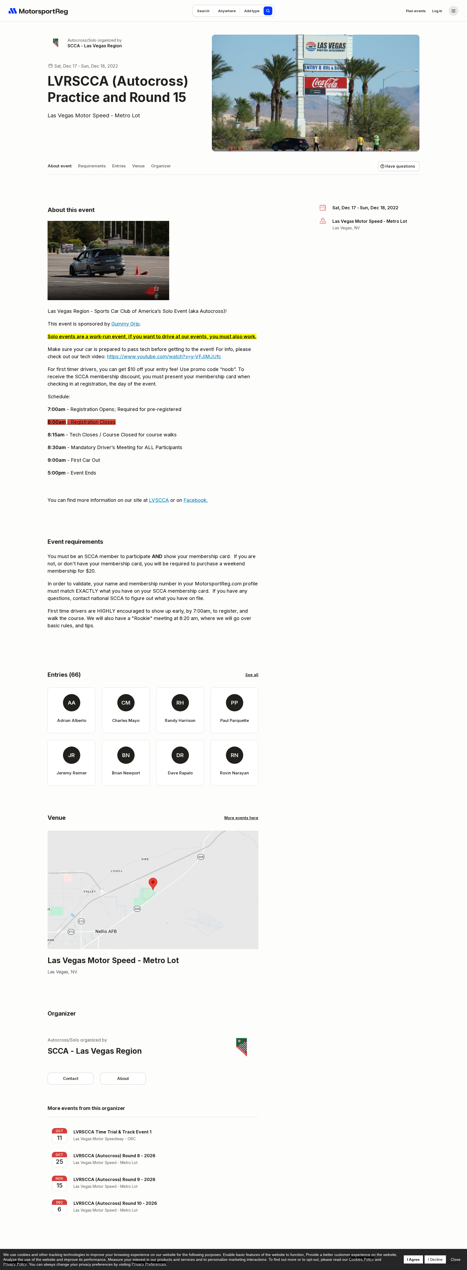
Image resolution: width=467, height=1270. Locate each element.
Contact (70, 1078)
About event (60, 165)
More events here (241, 817)
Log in (437, 11)
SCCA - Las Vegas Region (95, 45)
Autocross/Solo (82, 40)
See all (251, 674)
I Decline (435, 1259)
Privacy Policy (15, 1264)
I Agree (413, 1259)
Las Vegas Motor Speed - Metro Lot (94, 115)
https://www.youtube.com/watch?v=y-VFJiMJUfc (164, 356)
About (123, 1078)
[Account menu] (453, 11)
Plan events (416, 11)
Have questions (400, 166)
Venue (138, 165)
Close (456, 1259)
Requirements (92, 165)
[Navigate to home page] (38, 10)
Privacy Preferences (149, 1264)
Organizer (161, 165)
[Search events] (268, 10)
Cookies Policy (361, 1259)
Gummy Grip (125, 324)
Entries (119, 165)
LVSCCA (159, 500)
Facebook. (196, 500)
